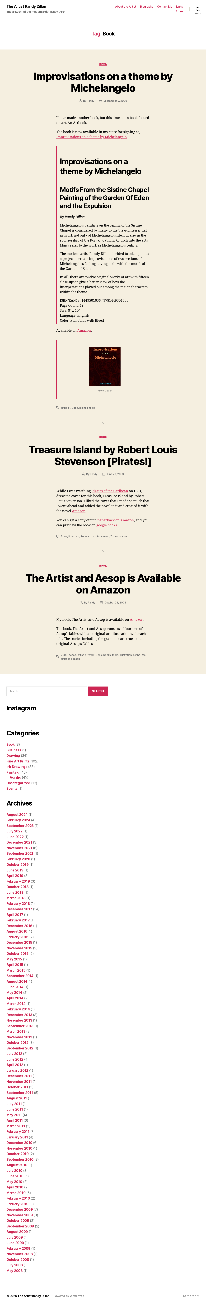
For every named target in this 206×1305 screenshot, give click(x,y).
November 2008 (19, 1254)
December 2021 (19, 842)
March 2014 (15, 1004)
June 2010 (14, 1176)
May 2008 (14, 1271)
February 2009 (18, 1248)
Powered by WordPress (68, 1296)
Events (11, 788)
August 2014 (16, 981)
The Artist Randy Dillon (26, 6)
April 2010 (14, 1187)
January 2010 (17, 1204)
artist (81, 655)
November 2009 (19, 1215)
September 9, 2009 (115, 100)
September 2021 (19, 853)
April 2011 (14, 1120)
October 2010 (17, 1154)
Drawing (13, 756)
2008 (64, 655)
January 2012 (17, 1070)
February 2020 (18, 859)
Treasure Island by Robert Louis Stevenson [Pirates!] (103, 455)
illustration (126, 655)
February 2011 (17, 1132)
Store (179, 11)
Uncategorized (18, 783)
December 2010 (19, 1143)
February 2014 (18, 1009)
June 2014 (14, 987)
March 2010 (15, 1193)
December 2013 (19, 1015)
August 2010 (16, 1165)
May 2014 (14, 993)
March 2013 (15, 1031)
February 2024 (18, 820)
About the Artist (125, 6)
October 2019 (17, 865)
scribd (136, 655)
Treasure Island (119, 536)
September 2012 (19, 1048)
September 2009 (20, 1226)
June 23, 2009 (115, 474)
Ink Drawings (16, 767)
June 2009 (15, 1243)
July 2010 (14, 1171)
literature (73, 536)
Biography (146, 6)
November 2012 (19, 1037)
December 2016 (19, 926)
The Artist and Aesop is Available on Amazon (103, 584)
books (107, 655)
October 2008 (17, 1260)
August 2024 (17, 815)
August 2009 (17, 1232)
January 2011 (17, 1137)
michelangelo (87, 407)
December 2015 (19, 942)
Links (179, 6)
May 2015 (14, 959)
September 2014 (19, 976)
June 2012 (14, 1059)
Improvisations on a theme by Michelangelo (103, 82)
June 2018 (14, 892)
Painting (12, 772)
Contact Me (164, 6)
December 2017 (19, 909)
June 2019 (14, 870)
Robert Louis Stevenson (95, 536)
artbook (65, 407)
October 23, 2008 (115, 602)
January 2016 (17, 937)
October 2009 (17, 1221)
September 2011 (19, 1093)
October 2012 (17, 1043)
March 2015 (15, 970)
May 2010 (14, 1182)
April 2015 (14, 965)
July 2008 (14, 1265)
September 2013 (19, 1026)
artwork (89, 655)
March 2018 (15, 898)
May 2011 (14, 1115)
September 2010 (19, 1159)
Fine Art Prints (17, 761)
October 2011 (17, 1087)
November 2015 (19, 948)
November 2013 (19, 1020)
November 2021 (19, 848)
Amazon (84, 330)
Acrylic (15, 777)
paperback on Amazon (116, 520)
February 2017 (18, 920)
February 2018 (18, 904)
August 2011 (16, 1098)
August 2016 (16, 931)
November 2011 (19, 1082)
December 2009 (19, 1209)
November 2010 (19, 1148)
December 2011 (19, 1076)
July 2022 (14, 831)
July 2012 (14, 1054)
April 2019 (14, 876)
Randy (90, 100)
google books (106, 525)
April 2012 (14, 1065)
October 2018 (17, 887)
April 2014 (14, 998)
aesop (72, 655)
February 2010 (18, 1198)
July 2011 (14, 1104)
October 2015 (17, 954)
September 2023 (20, 826)
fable (115, 655)
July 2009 (14, 1237)
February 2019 (18, 881)
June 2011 (14, 1109)
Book (103, 63)
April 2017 (14, 915)
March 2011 (15, 1126)
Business (13, 750)
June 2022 (15, 837)
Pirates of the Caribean (110, 491)
